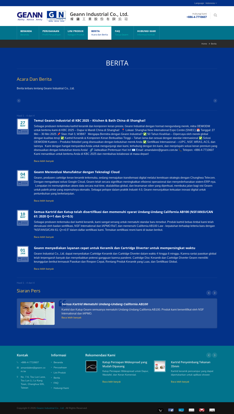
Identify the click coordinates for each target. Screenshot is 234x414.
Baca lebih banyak (44, 161)
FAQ (121, 32)
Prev (208, 292)
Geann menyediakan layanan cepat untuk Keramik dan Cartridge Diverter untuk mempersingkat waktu (114, 248)
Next (214, 292)
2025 (24, 131)
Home (204, 44)
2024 (24, 183)
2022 (24, 223)
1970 (24, 259)
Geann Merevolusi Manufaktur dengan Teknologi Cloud (77, 172)
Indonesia (210, 3)
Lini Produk (76, 32)
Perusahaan (51, 32)
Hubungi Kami (146, 32)
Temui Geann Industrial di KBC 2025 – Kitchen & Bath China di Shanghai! (89, 120)
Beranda (26, 32)
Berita (99, 32)
